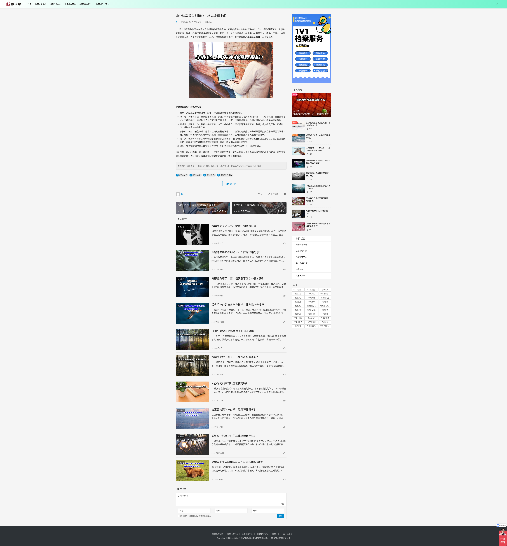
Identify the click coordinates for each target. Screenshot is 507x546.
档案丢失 (197, 175)
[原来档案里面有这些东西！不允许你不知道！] (298, 125)
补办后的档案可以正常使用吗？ (230, 383)
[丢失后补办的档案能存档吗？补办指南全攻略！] (192, 313)
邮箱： (218, 510)
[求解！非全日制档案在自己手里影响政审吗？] (298, 226)
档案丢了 (183, 175)
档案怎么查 (325, 298)
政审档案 (325, 290)
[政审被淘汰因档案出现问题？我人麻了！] (298, 176)
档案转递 (298, 314)
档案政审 (311, 302)
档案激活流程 (325, 306)
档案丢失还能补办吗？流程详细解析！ (234, 409)
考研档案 (325, 322)
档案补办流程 (226, 175)
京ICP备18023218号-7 (280, 538)
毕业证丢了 (312, 318)
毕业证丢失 (325, 318)
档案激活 (298, 306)
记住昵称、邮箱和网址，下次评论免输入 (195, 516)
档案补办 (208, 22)
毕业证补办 (298, 322)
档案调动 (325, 310)
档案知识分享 (101, 4)
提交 (280, 516)
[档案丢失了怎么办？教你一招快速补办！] (192, 234)
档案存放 (298, 298)
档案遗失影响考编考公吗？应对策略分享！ (237, 252)
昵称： (182, 510)
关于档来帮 (300, 275)
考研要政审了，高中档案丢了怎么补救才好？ (238, 278)
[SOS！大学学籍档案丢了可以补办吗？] (192, 339)
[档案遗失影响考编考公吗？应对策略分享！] (192, 260)
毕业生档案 (298, 318)
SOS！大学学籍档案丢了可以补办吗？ (234, 331)
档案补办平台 (70, 4)
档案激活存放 (311, 306)
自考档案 (298, 326)
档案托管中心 (55, 4)
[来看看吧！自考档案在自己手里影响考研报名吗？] (298, 151)
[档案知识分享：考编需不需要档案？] (298, 138)
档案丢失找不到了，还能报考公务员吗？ (235, 357)
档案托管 (298, 302)
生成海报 (274, 194)
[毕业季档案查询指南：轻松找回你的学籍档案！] (298, 163)
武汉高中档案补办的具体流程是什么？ (234, 436)
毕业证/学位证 (302, 263)
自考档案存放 (311, 326)
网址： (255, 510)
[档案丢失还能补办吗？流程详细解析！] (192, 418)
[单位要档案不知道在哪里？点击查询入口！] (298, 188)
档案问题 (299, 269)
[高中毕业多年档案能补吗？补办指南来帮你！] (192, 470)
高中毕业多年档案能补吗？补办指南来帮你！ (238, 462)
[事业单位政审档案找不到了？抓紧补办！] (298, 201)
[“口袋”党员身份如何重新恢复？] (298, 214)
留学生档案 (312, 322)
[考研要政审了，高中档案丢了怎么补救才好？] (192, 287)
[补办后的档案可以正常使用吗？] (192, 392)
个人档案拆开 (298, 290)
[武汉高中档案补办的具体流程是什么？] (192, 444)
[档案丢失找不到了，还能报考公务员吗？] (192, 365)
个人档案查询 (311, 290)
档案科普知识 (85, 4)
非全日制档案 (325, 326)
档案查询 (325, 302)
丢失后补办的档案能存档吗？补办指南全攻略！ (239, 304)
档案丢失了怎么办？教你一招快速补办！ (235, 226)
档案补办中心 (301, 257)
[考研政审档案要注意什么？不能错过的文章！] (311, 105)
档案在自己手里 (325, 294)
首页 (29, 4)
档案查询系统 (40, 4)
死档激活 (325, 314)
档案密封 (311, 298)
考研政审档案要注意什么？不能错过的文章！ (311, 114)
